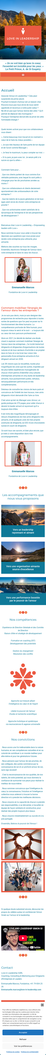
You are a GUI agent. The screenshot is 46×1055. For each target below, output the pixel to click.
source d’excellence (23, 569)
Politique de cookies (13, 1052)
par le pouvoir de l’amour (23, 600)
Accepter (23, 1032)
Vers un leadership (23, 529)
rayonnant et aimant (23, 532)
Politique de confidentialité (29, 1052)
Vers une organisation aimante (23, 566)
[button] (42, 1005)
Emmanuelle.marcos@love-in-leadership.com (21, 989)
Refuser (23, 1039)
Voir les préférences (23, 1046)
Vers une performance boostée (23, 597)
